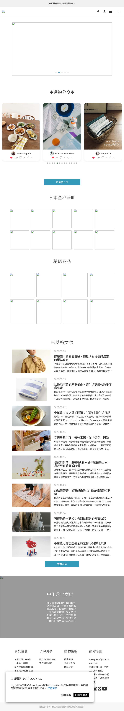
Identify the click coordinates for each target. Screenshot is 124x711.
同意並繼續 (81, 695)
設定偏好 (66, 695)
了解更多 (52, 688)
